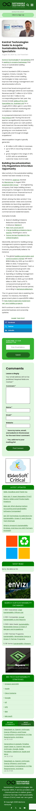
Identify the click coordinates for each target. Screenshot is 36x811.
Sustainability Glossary (22, 643)
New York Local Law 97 (15, 227)
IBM (6, 711)
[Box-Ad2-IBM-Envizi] (18, 586)
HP (6, 702)
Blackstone (8, 182)
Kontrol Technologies (10, 60)
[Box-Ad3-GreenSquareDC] (18, 660)
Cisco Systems (10, 693)
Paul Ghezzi (6, 118)
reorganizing (25, 60)
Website (9, 423)
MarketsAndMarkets (24, 289)
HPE (6, 707)
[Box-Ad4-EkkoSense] (18, 470)
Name (9, 407)
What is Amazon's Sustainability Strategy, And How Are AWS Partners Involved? (18, 528)
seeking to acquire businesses (15, 62)
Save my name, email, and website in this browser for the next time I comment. (18, 433)
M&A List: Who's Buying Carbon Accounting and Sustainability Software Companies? (15, 508)
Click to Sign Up (18, 15)
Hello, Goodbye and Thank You (15, 492)
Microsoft (8, 716)
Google (7, 698)
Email (9, 415)
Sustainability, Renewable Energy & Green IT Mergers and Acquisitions (16, 626)
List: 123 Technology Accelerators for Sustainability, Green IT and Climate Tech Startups (18, 518)
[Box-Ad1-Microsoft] (18, 547)
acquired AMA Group (10, 185)
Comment (11, 386)
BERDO (18, 225)
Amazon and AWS (12, 684)
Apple (7, 689)
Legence (15, 180)
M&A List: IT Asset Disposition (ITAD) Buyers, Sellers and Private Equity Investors (18, 499)
